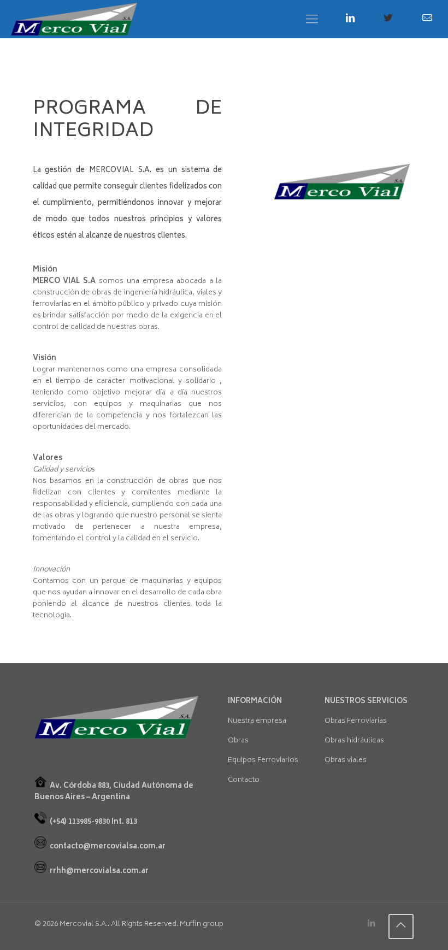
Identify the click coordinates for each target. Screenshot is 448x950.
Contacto (244, 780)
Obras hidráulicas (354, 741)
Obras (238, 741)
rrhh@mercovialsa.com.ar (99, 871)
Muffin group (201, 924)
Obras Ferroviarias (356, 721)
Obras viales (346, 760)
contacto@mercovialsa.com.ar (108, 847)
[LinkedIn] (372, 924)
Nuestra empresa (257, 721)
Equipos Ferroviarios (263, 760)
